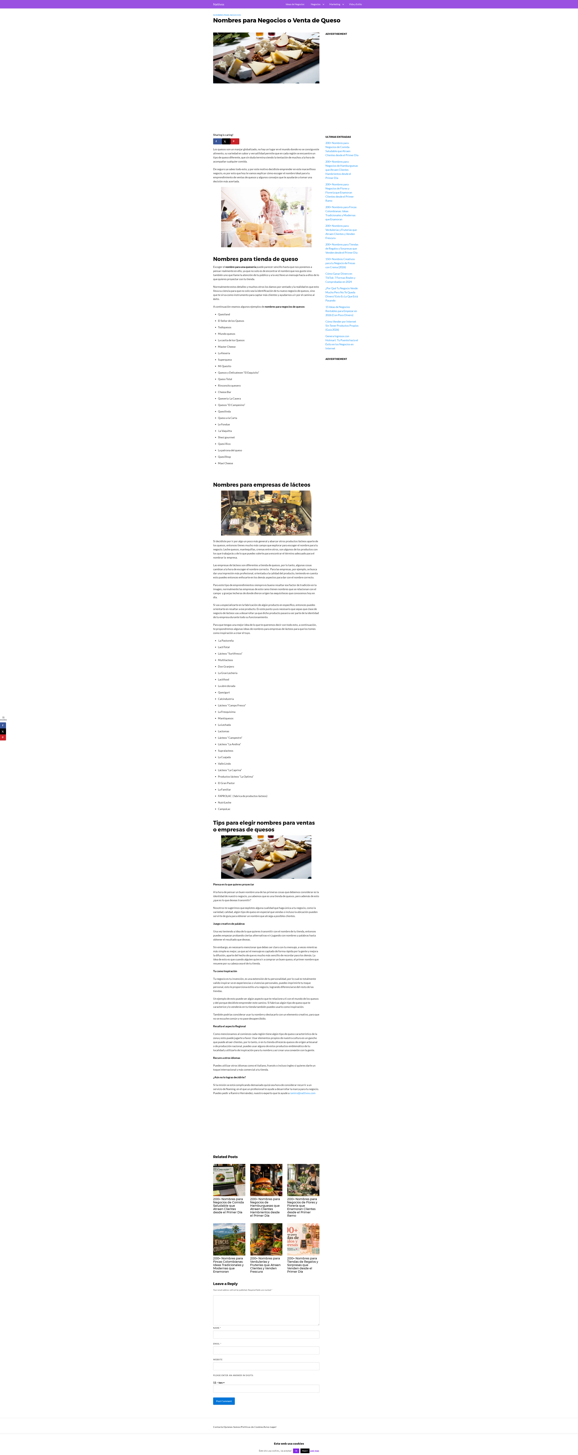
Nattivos (218, 4)
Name (217, 1328)
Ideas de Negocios (295, 4)
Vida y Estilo (355, 4)
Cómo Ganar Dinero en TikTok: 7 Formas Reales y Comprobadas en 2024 (340, 277)
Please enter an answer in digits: (233, 1375)
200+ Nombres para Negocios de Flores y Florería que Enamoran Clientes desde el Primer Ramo (339, 192)
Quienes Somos (232, 1427)
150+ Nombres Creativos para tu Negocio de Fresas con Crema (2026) (340, 263)
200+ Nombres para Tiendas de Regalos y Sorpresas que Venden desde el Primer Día (341, 248)
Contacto (218, 1427)
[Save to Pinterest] (235, 141)
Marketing (334, 4)
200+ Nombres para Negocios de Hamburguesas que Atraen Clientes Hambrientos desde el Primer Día (341, 169)
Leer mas (314, 1450)
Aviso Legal (270, 1427)
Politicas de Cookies (252, 1427)
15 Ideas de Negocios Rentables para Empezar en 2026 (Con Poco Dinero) (341, 311)
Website (217, 1359)
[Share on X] (226, 141)
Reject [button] (305, 1451)
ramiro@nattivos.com (302, 1093)
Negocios (315, 4)
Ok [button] (296, 1451)
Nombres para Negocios (227, 15)
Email (217, 1344)
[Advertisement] (266, 109)
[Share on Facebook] (217, 141)
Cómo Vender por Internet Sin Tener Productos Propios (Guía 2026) (342, 325)
